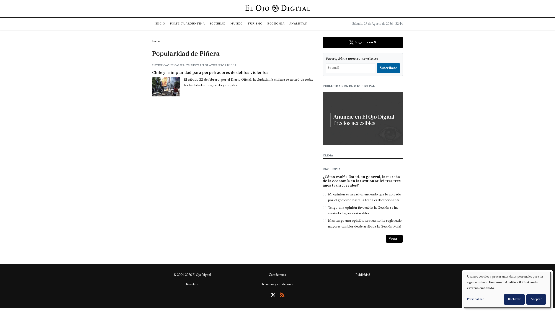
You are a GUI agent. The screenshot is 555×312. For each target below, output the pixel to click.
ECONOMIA (275, 23)
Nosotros (192, 284)
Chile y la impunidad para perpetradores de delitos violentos (210, 72)
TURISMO (255, 23)
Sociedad (218, 23)
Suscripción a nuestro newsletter (352, 58)
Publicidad (363, 275)
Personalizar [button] (475, 299)
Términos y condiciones (277, 284)
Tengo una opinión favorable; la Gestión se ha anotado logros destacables (363, 210)
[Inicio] (277, 8)
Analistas (298, 23)
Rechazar (514, 299)
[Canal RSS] (282, 294)
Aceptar (536, 299)
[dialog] (507, 290)
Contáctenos (277, 275)
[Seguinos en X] (273, 294)
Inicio (160, 23)
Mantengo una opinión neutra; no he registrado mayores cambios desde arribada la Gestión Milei (365, 223)
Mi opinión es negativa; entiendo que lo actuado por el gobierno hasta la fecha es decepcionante (364, 197)
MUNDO (236, 23)
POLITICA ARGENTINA (187, 23)
